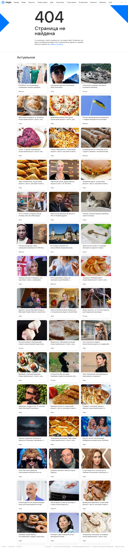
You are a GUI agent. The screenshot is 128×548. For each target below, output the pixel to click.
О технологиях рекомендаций (61, 546)
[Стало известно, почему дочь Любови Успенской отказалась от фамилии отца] (96, 464)
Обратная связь (119, 546)
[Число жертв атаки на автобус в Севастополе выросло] (64, 496)
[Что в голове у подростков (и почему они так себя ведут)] (32, 207)
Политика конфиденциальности (81, 546)
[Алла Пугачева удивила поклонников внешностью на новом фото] (32, 464)
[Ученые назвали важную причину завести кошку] (96, 207)
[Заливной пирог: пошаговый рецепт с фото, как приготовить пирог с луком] (96, 175)
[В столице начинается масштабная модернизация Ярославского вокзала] (64, 239)
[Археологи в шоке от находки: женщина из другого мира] (96, 239)
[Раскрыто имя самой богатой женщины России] (64, 528)
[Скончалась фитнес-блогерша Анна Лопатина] (64, 78)
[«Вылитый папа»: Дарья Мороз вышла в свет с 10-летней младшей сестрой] (64, 175)
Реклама (18, 546)
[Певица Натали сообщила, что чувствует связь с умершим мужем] (32, 271)
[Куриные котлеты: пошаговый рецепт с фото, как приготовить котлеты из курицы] (64, 399)
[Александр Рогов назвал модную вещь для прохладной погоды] (32, 496)
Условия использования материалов (103, 546)
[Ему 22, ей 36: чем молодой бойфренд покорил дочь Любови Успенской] (96, 431)
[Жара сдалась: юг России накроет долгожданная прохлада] (96, 303)
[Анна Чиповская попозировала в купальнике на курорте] (96, 367)
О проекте (49, 546)
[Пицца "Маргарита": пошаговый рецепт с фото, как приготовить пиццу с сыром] (64, 143)
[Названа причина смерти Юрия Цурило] (64, 464)
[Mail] (3, 2)
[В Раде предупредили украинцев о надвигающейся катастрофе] (96, 111)
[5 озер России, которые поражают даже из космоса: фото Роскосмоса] (64, 367)
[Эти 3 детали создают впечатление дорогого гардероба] (96, 335)
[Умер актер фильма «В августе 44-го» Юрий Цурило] (64, 207)
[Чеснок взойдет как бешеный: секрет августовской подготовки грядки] (32, 335)
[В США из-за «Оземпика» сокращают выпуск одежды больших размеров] (32, 78)
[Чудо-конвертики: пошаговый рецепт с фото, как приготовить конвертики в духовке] (32, 175)
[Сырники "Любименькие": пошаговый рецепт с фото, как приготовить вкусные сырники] (96, 271)
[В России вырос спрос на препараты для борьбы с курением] (64, 271)
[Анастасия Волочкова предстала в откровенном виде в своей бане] (64, 303)
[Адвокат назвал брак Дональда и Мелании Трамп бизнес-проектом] (32, 303)
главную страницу (56, 44)
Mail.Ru (4, 546)
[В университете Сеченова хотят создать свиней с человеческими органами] (96, 143)
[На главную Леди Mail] (7, 2)
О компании (11, 546)
